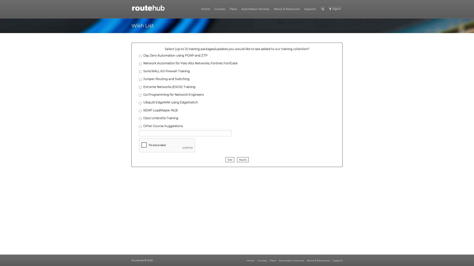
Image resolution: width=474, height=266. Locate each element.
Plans (233, 9)
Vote (230, 159)
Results (243, 159)
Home (205, 9)
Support (310, 9)
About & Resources (287, 9)
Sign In (337, 8)
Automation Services (255, 9)
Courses (219, 9)
